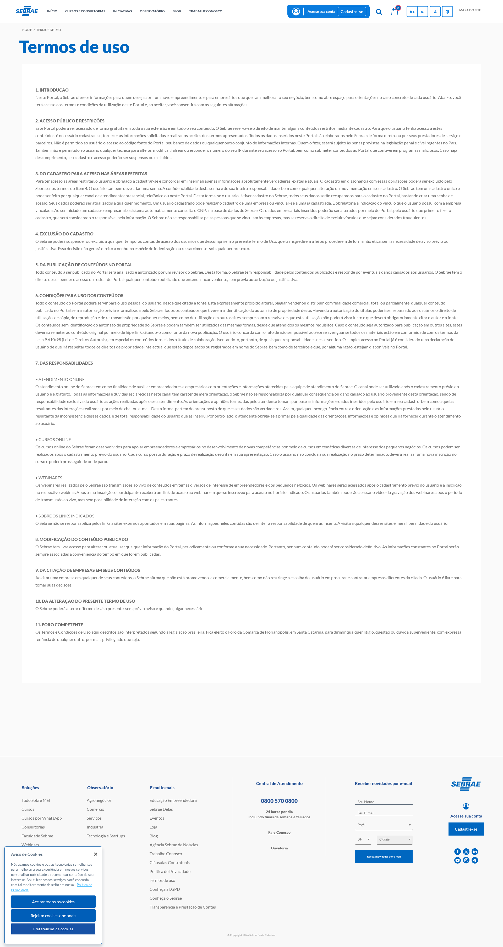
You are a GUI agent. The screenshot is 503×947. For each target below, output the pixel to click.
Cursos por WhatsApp (41, 817)
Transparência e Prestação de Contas (183, 906)
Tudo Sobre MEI (35, 800)
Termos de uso (162, 880)
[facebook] (457, 851)
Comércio (95, 809)
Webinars (30, 844)
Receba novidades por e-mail (384, 856)
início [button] (52, 11)
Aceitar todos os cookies (53, 901)
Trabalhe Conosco (166, 853)
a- (422, 11)
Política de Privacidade (170, 871)
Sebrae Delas (161, 809)
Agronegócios (99, 800)
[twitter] (466, 851)
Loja (153, 826)
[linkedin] (475, 851)
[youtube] (457, 860)
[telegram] (475, 860)
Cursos (27, 809)
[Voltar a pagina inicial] (27, 11)
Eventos (157, 817)
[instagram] (466, 860)
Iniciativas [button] (122, 11)
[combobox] (384, 825)
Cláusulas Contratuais (170, 862)
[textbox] (386, 824)
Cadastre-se (352, 11)
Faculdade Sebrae (37, 835)
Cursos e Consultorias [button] (85, 11)
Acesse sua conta (321, 11)
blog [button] (177, 11)
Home (27, 30)
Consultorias (33, 826)
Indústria (95, 826)
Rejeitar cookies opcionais (53, 915)
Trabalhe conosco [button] (205, 11)
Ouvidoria (279, 848)
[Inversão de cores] (447, 11)
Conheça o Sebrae (166, 897)
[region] (53, 895)
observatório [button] (152, 11)
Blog (154, 835)
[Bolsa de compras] (394, 11)
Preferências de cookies (53, 929)
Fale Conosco (279, 832)
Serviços (94, 817)
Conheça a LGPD (165, 889)
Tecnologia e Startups (106, 835)
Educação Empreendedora (173, 800)
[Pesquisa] (378, 11)
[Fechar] (95, 854)
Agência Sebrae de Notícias (174, 844)
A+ (412, 11)
